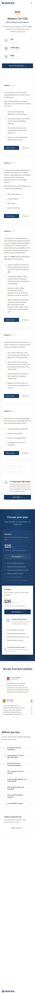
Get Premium (16, 612)
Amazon (12, 18)
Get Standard (16, 556)
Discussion (25, 148)
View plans (16, 497)
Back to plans (16, 828)
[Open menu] (31, 3)
